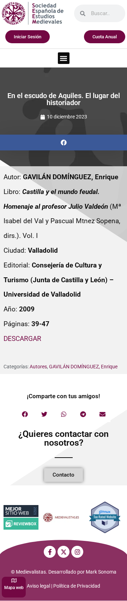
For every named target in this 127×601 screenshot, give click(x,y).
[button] (63, 58)
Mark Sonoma (101, 572)
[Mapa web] (14, 580)
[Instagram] (77, 552)
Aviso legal (38, 586)
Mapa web (14, 587)
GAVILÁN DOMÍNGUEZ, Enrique (83, 366)
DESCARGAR (22, 339)
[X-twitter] (63, 552)
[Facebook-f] (50, 552)
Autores (38, 366)
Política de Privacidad (76, 586)
